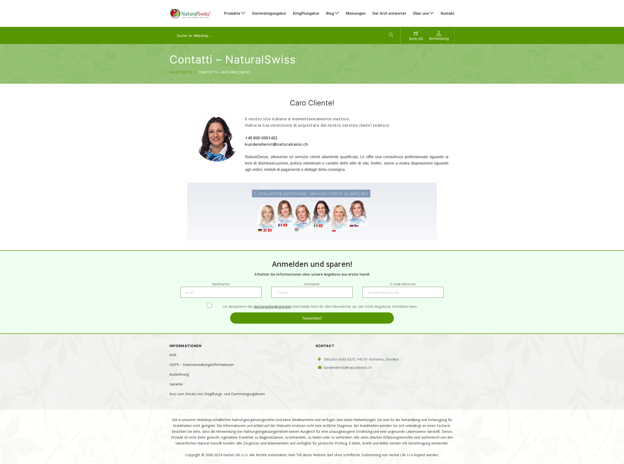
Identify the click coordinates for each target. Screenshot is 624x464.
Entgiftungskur (306, 13)
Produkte (232, 13)
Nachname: (221, 283)
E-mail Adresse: (403, 283)
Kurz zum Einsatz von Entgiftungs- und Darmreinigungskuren (217, 394)
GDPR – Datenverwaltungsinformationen (201, 364)
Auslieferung (179, 374)
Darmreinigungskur (269, 13)
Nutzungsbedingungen (272, 306)
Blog (330, 13)
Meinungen (356, 13)
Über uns (421, 13)
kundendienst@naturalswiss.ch (276, 144)
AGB (172, 354)
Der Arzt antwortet (389, 13)
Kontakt (448, 13)
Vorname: (312, 283)
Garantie (176, 384)
